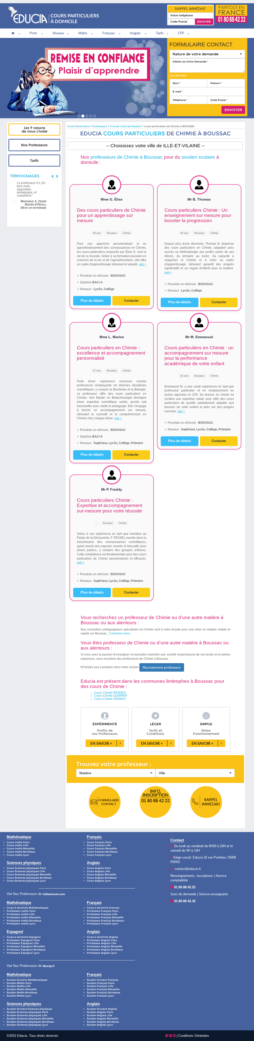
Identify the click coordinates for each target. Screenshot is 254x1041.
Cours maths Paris (18, 842)
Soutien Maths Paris (19, 983)
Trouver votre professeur (125, 126)
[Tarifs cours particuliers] (34, 160)
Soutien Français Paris (100, 983)
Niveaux (58, 33)
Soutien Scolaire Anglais (102, 1009)
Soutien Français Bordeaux (103, 992)
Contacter (131, 300)
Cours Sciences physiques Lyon (26, 880)
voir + (142, 264)
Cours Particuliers (78, 126)
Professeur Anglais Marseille (104, 946)
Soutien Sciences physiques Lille (27, 1015)
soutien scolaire (198, 157)
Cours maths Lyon (18, 855)
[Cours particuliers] (34, 129)
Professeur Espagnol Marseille (26, 946)
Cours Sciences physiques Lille (26, 871)
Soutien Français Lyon (100, 995)
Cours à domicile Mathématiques (27, 907)
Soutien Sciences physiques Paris (27, 1012)
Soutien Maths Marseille (22, 989)
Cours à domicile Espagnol (24, 937)
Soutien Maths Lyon (19, 995)
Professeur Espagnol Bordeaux (26, 949)
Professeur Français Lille (102, 914)
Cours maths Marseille (20, 848)
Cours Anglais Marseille (101, 874)
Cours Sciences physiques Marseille (29, 874)
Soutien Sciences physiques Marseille (30, 1018)
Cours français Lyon (99, 855)
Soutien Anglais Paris (100, 1012)
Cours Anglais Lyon (99, 880)
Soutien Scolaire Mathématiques (27, 980)
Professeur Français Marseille (105, 917)
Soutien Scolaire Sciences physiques (29, 1009)
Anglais (136, 33)
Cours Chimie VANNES (110, 698)
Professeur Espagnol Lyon (23, 952)
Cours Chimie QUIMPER (110, 695)
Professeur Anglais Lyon (102, 952)
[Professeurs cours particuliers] (34, 145)
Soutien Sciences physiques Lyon (27, 1024)
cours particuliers (134, 133)
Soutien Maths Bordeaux (22, 992)
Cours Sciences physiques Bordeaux (29, 877)
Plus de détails (92, 300)
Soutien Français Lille (100, 986)
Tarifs (160, 33)
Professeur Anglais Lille (101, 943)
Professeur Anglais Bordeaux (105, 949)
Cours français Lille (99, 845)
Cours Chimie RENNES (110, 692)
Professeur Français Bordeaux (105, 920)
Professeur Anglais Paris (102, 940)
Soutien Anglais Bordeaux (103, 1021)
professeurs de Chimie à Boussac (127, 157)
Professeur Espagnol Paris (23, 940)
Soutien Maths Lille (19, 986)
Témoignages (24, 176)
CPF (181, 33)
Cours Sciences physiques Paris (26, 868)
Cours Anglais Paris (99, 868)
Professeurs (100, 126)
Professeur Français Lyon (102, 923)
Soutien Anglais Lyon (100, 1024)
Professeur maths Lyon (21, 923)
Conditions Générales (193, 1036)
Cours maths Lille (17, 845)
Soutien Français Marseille (103, 989)
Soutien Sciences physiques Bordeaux (30, 1021)
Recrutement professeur (162, 667)
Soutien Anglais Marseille (102, 1018)
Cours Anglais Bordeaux (102, 877)
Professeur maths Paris (21, 911)
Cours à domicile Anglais (102, 937)
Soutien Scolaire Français (102, 980)
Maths (83, 33)
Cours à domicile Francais (103, 907)
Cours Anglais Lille (98, 871)
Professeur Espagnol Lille (23, 943)
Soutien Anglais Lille (99, 1015)
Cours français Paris (99, 842)
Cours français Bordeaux (102, 851)
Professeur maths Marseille (24, 917)
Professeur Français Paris (102, 911)
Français (109, 33)
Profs (34, 33)
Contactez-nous (119, 633)
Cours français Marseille (102, 848)
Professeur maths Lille (20, 914)
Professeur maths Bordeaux (24, 920)
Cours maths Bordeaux (21, 851)
